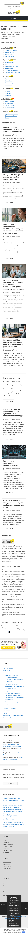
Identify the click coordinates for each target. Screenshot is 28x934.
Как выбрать (8, 81)
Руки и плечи (9, 68)
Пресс (7, 64)
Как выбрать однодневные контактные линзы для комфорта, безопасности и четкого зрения (13, 228)
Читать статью (9, 153)
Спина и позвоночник (11, 70)
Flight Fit (5, 750)
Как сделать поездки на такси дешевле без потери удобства (13, 177)
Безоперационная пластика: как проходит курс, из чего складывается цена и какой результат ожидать (13, 284)
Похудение (8, 95)
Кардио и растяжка (9, 673)
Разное (5, 713)
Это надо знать (9, 56)
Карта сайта (6, 895)
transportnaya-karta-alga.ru (18, 916)
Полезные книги (10, 107)
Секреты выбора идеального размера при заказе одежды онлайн (13, 129)
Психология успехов (11, 83)
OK (23, 932)
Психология (6, 711)
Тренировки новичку (11, 50)
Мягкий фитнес (9, 52)
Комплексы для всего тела (13, 72)
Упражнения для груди (12, 66)
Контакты (5, 885)
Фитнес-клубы (7, 718)
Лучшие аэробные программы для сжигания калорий (15, 679)
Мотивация (8, 85)
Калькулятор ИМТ (10, 105)
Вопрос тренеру (13, 8)
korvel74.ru (19, 918)
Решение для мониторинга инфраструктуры (10, 463)
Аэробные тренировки (11, 114)
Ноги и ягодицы (9, 62)
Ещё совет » (10, 783)
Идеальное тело (8, 668)
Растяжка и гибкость (11, 116)
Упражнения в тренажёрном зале (13, 715)
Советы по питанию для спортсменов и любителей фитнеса (13, 704)
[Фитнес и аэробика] (14, 13)
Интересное (16, 135)
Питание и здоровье (9, 708)
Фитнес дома (9, 54)
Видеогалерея (9, 103)
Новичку (5, 691)
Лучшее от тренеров (8, 850)
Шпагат (7, 118)
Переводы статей (10, 79)
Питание (7, 91)
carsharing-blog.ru (10, 918)
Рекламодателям (16, 6)
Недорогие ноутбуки (11, 378)
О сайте (9, 6)
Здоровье (8, 93)
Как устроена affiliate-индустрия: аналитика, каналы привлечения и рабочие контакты (13, 824)
